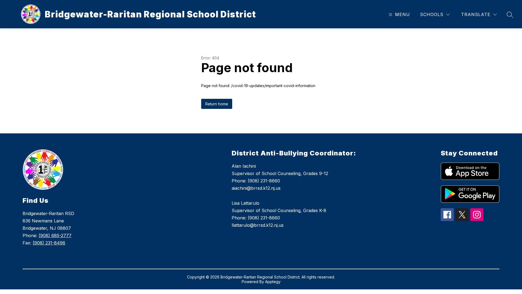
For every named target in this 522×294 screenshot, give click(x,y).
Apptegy (273, 281)
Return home (216, 104)
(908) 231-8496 (49, 243)
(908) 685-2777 (55, 235)
